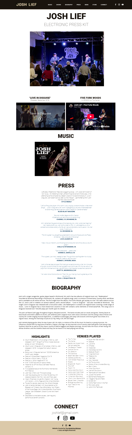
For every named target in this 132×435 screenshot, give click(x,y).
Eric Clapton (75, 215)
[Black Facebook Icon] (58, 418)
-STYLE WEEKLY (66, 202)
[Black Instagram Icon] (65, 418)
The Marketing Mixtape (73, 428)
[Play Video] (40, 119)
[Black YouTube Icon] (72, 418)
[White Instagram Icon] (119, 4)
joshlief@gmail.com (65, 413)
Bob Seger (65, 215)
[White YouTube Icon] (122, 4)
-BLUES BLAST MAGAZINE (66, 211)
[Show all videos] (41, 132)
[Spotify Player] (86, 159)
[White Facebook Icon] (115, 4)
